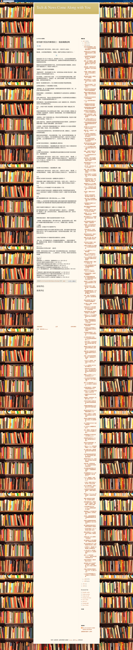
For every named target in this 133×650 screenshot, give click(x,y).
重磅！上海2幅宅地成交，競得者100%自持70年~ (90, 254)
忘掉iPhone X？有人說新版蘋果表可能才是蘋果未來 (90, 316)
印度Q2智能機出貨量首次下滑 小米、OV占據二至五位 (90, 570)
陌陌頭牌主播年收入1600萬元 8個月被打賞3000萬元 (90, 439)
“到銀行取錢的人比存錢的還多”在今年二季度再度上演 (90, 175)
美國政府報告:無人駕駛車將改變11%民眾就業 (90, 312)
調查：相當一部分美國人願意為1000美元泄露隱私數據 (90, 171)
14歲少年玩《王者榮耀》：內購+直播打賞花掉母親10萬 (90, 200)
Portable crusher (86, 592)
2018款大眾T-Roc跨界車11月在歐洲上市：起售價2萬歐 (90, 552)
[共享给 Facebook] (73, 281)
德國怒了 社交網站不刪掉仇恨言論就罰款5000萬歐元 (90, 283)
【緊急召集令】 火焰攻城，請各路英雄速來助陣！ (90, 231)
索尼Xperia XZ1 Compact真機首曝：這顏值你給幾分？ (90, 495)
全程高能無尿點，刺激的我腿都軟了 (90, 274)
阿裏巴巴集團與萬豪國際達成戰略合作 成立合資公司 (90, 522)
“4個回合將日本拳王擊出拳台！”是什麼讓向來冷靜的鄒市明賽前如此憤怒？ (90, 370)
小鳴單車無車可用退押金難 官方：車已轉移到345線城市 (90, 58)
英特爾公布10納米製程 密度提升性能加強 (90, 127)
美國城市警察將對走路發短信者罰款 (90, 325)
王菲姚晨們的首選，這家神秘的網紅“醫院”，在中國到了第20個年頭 (90, 180)
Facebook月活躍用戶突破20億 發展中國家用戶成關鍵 (90, 148)
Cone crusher (85, 599)
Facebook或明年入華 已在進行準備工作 (90, 366)
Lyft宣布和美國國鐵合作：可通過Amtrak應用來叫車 (90, 575)
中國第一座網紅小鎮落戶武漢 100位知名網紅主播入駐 (90, 73)
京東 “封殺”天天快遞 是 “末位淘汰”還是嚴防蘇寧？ (90, 297)
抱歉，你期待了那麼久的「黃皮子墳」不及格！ (90, 151)
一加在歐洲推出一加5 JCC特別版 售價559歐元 (90, 529)
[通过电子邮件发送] (69, 281)
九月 (85, 45)
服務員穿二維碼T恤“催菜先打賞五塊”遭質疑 (90, 210)
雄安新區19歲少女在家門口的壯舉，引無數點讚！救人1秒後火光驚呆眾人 (90, 565)
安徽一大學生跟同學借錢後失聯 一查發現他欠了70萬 (90, 357)
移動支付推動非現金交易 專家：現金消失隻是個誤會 (90, 94)
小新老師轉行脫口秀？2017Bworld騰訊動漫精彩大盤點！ (90, 508)
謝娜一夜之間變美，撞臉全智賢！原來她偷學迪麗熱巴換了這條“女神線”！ (90, 63)
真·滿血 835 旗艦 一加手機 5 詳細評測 (90, 304)
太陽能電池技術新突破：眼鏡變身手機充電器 (90, 104)
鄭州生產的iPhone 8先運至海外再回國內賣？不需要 (90, 218)
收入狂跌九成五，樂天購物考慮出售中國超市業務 (90, 451)
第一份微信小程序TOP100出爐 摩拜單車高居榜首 (90, 119)
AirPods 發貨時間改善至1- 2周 (90, 101)
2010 (84, 586)
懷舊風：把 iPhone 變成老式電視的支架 (90, 214)
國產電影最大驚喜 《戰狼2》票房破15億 (90, 262)
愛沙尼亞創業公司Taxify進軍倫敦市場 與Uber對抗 (90, 544)
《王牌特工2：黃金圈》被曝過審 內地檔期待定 (90, 547)
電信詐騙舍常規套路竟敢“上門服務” (90, 207)
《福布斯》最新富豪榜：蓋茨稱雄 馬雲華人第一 (90, 195)
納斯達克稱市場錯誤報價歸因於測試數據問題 (90, 89)
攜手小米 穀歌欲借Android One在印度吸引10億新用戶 (90, 384)
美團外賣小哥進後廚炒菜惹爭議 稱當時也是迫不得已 (90, 352)
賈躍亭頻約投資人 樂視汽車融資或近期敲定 (90, 234)
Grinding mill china (87, 597)
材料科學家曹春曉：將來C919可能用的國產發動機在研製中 (90, 48)
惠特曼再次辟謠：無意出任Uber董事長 (90, 77)
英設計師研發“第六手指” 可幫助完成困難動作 (90, 300)
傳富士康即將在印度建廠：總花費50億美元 (89, 499)
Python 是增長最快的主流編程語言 (90, 155)
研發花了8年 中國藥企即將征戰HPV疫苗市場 (90, 391)
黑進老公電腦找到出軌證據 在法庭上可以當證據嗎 (90, 420)
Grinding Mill (86, 603)
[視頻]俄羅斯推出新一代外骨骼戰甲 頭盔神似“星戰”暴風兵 (90, 292)
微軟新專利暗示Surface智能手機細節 (90, 163)
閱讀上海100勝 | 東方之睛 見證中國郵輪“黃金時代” (90, 239)
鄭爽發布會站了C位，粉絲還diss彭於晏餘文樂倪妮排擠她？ (90, 460)
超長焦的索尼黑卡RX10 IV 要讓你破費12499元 (90, 411)
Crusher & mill (86, 596)
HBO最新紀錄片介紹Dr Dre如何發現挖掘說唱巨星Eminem (90, 338)
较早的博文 (73, 326)
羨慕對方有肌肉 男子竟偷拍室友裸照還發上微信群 (90, 348)
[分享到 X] (72, 281)
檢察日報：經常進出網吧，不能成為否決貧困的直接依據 (90, 465)
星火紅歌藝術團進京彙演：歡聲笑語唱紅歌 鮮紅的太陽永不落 (90, 278)
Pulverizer (85, 601)
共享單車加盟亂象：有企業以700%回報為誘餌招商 (90, 334)
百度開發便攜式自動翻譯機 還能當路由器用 (90, 108)
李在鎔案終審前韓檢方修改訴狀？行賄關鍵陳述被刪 (90, 469)
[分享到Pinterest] (75, 281)
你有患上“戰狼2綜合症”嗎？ (89, 192)
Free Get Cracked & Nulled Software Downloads (89, 628)
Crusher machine (86, 594)
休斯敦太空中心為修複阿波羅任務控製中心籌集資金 (90, 53)
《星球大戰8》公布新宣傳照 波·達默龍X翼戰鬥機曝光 (90, 343)
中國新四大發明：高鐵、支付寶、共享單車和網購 (90, 287)
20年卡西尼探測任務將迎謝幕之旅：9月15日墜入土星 (90, 379)
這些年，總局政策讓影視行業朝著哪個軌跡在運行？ (90, 517)
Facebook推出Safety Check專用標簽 (90, 251)
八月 (85, 579)
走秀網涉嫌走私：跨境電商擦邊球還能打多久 (90, 388)
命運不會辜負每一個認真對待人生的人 (90, 560)
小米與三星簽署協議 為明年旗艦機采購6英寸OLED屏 (90, 266)
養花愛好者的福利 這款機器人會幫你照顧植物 (90, 143)
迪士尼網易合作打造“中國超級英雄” (90, 423)
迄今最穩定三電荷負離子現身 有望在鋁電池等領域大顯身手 (90, 135)
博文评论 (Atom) (44, 329)
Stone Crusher (86, 605)
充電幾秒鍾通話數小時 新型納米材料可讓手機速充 (90, 407)
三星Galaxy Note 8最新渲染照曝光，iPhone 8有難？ (90, 446)
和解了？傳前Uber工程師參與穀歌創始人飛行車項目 (90, 415)
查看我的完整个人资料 (86, 631)
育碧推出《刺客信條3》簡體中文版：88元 (90, 398)
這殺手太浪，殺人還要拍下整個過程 (90, 537)
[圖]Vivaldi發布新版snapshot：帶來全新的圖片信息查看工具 (90, 556)
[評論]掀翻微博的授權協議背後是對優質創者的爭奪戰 (90, 124)
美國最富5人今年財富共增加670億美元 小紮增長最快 (90, 513)
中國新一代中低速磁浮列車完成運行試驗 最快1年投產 (90, 226)
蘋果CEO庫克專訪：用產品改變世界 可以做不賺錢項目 (90, 115)
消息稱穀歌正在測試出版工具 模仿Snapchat (90, 435)
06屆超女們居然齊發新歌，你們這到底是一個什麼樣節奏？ (90, 140)
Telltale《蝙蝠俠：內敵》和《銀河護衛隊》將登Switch (90, 479)
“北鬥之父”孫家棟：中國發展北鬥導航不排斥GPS (90, 362)
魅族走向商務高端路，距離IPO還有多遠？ (90, 443)
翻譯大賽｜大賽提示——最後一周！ (90, 131)
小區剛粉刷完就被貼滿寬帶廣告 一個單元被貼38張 (90, 490)
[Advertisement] (66, 25)
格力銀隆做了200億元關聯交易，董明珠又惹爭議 (90, 540)
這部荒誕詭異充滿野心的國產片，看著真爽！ (90, 222)
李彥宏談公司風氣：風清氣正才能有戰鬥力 (90, 242)
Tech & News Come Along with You (63, 7)
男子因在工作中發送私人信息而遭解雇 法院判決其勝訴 (90, 329)
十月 (85, 43)
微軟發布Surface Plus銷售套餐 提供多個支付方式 (90, 184)
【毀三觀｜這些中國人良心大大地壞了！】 (90, 166)
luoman (71, 640)
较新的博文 (39, 326)
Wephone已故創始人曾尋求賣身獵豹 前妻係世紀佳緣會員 (90, 258)
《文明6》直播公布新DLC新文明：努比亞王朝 (90, 483)
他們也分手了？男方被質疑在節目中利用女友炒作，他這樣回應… (90, 308)
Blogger (76, 640)
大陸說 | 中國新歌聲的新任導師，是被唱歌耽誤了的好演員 (90, 321)
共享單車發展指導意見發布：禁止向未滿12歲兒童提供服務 (90, 455)
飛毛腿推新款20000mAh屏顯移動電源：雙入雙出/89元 (90, 474)
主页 (56, 326)
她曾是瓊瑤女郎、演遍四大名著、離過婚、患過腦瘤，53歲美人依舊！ (90, 503)
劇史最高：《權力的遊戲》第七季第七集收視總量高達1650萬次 (90, 159)
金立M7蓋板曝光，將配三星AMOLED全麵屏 (90, 486)
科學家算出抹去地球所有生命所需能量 (90, 97)
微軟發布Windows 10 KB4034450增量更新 (89, 270)
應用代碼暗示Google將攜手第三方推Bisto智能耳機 (90, 81)
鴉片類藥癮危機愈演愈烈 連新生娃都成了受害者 (90, 526)
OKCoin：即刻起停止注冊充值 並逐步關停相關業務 (90, 188)
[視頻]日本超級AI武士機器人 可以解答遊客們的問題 (90, 247)
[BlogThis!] (70, 281)
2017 (84, 41)
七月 (85, 581)
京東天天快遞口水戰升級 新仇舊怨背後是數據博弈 (90, 402)
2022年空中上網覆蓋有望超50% (90, 427)
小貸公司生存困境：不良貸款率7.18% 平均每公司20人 (90, 86)
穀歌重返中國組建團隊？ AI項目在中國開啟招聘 (90, 111)
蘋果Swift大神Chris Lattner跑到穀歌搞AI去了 (90, 375)
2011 (84, 584)
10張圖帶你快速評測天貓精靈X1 (90, 394)
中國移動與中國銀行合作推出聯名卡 (90, 203)
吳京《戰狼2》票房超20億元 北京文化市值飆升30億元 (90, 431)
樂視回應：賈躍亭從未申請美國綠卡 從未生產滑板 (90, 68)
